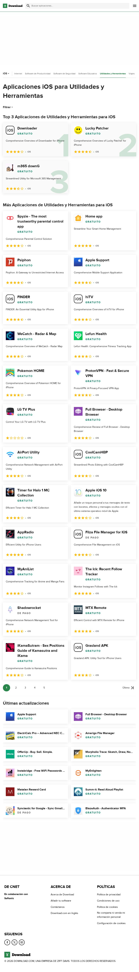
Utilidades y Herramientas (113, 73)
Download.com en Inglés (64, 913)
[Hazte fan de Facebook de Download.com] (7, 942)
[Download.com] (12, 6)
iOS (5, 73)
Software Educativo (87, 73)
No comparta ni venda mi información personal (111, 914)
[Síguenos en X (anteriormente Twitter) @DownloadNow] (14, 942)
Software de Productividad (37, 73)
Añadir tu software (61, 900)
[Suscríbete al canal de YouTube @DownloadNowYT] (22, 942)
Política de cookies (107, 907)
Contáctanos (58, 907)
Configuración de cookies (111, 923)
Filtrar (7, 107)
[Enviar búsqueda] (28, 6)
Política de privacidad (109, 894)
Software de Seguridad (64, 73)
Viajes (132, 73)
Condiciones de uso (108, 900)
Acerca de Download (62, 894)
